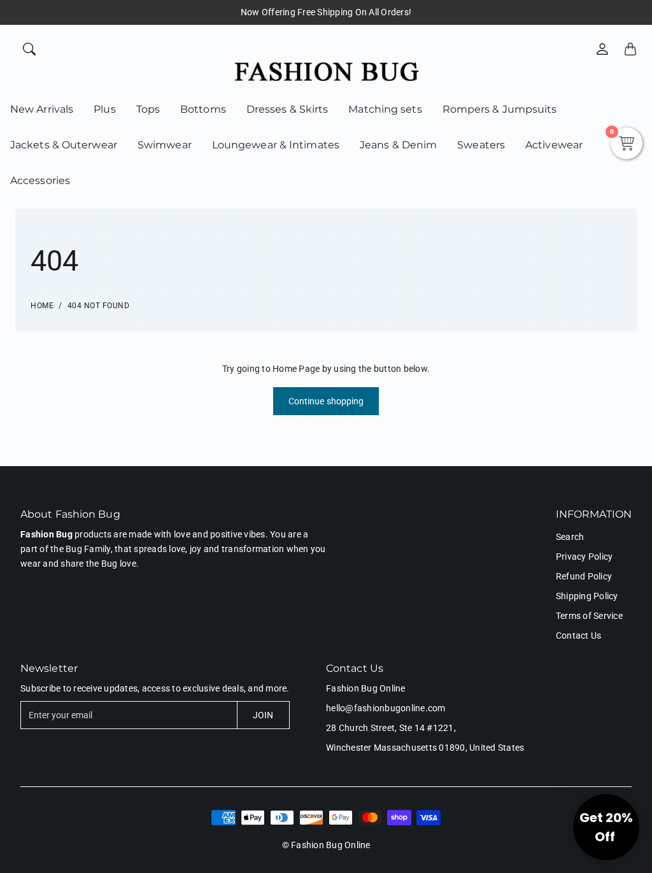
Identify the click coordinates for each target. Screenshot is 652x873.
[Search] (29, 49)
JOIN (263, 715)
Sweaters (481, 145)
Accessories (40, 180)
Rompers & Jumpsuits (500, 109)
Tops (148, 109)
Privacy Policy (584, 556)
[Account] (602, 49)
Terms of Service (589, 616)
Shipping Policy (587, 596)
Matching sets (385, 109)
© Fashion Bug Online (326, 845)
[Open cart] (630, 49)
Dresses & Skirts (287, 109)
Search (570, 537)
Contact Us (579, 635)
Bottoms (203, 109)
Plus (104, 109)
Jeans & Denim (398, 145)
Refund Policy (584, 576)
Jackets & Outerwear (63, 145)
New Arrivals (41, 109)
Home (42, 305)
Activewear (554, 145)
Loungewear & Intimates (275, 145)
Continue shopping (326, 401)
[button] (606, 827)
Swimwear (165, 145)
